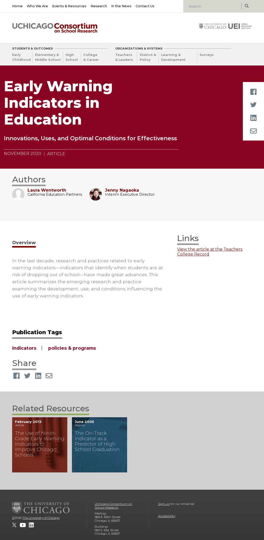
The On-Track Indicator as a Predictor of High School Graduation (97, 441)
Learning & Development (173, 57)
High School (71, 57)
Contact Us (145, 6)
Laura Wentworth (47, 190)
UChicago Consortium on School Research (113, 505)
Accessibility (166, 516)
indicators (24, 348)
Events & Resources (69, 6)
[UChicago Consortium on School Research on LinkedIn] (31, 525)
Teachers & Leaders (124, 57)
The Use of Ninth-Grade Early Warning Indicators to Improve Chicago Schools (39, 444)
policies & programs (72, 348)
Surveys (207, 55)
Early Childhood (21, 57)
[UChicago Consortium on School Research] (54, 28)
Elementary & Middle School (48, 57)
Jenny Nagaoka (122, 190)
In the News (121, 6)
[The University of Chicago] (41, 507)
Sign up (164, 504)
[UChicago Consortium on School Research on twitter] (14, 525)
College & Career (91, 57)
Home (17, 6)
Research (98, 6)
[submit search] (246, 6)
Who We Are (37, 6)
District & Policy (148, 57)
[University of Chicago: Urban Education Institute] (225, 26)
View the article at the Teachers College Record (209, 251)
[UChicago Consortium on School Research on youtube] (23, 525)
